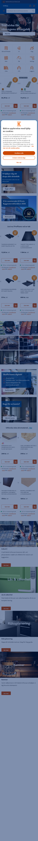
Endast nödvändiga (19, 158)
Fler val (19, 162)
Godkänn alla (19, 153)
